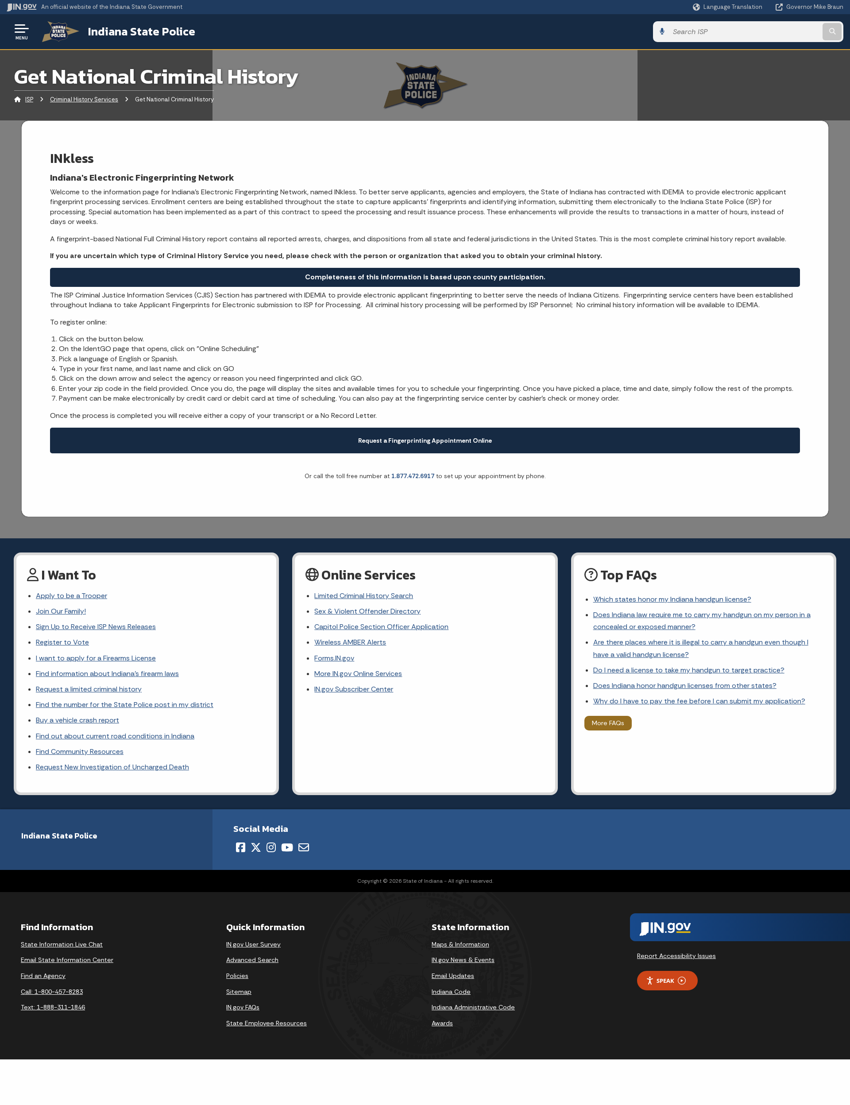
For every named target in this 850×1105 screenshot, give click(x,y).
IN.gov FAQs (242, 1007)
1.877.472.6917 (412, 476)
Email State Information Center (67, 960)
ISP (29, 99)
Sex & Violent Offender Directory (367, 611)
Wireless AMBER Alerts (350, 642)
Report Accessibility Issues (676, 956)
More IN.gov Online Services (358, 673)
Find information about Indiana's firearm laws (107, 673)
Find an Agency (43, 976)
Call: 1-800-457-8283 (52, 992)
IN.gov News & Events (463, 960)
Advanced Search (252, 960)
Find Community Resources (80, 751)
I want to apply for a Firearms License (96, 658)
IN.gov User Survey (253, 944)
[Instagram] (271, 847)
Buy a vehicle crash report (77, 720)
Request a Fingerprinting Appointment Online (425, 440)
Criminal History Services (84, 99)
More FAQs (608, 723)
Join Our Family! (61, 611)
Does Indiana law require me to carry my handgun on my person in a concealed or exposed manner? (702, 620)
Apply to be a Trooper (71, 595)
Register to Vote (62, 642)
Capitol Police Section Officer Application (381, 626)
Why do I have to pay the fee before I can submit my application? (699, 701)
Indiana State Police (141, 31)
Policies (237, 976)
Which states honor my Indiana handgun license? (672, 599)
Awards (442, 1023)
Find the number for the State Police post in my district (124, 704)
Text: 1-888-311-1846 (53, 1007)
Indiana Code (451, 992)
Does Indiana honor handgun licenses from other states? (685, 685)
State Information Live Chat (62, 944)
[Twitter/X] (256, 847)
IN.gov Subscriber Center (353, 689)
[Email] (303, 847)
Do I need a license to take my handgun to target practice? (688, 670)
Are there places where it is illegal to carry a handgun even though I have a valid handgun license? (700, 648)
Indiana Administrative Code (473, 1007)
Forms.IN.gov (334, 658)
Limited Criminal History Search (363, 595)
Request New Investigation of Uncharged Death (112, 767)
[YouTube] (287, 847)
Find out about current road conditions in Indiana (115, 736)
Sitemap (238, 992)
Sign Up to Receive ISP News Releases (96, 626)
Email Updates (453, 976)
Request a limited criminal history (89, 689)
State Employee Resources (266, 1023)
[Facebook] (240, 847)
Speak (665, 981)
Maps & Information (460, 944)
